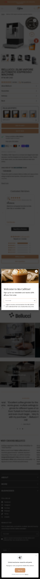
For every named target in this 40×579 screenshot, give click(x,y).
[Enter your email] (34, 300)
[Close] (36, 271)
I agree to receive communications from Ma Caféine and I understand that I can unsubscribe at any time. (20, 305)
